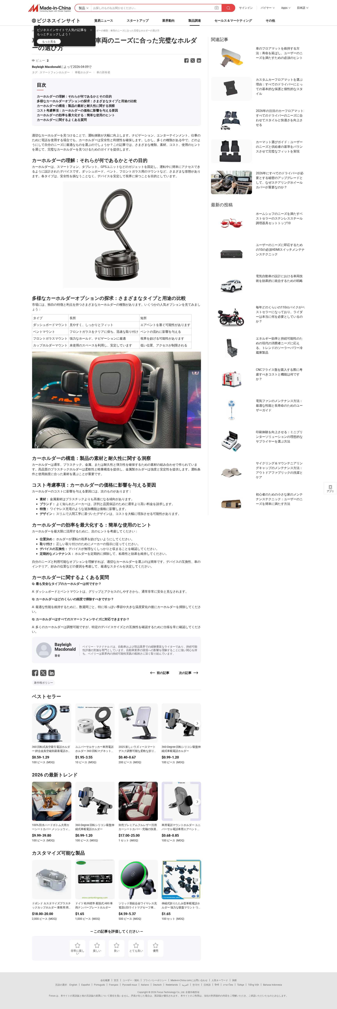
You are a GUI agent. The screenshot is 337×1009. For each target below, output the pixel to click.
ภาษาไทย (228, 984)
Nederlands (172, 984)
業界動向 (168, 20)
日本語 (207, 984)
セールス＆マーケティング (233, 20)
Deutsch (157, 984)
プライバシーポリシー (155, 980)
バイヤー (266, 8)
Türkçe (240, 984)
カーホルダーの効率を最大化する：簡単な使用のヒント (76, 115)
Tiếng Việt (253, 984)
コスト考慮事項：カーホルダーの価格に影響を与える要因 (77, 110)
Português (99, 984)
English (73, 984)
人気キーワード (220, 980)
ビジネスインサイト (59, 20)
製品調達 (194, 20)
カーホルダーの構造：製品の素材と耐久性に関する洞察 (76, 106)
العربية (185, 984)
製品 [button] (82, 8)
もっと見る (49, 41)
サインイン (246, 8)
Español (85, 984)
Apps (284, 8)
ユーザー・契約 (131, 980)
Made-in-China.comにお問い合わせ (189, 980)
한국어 (196, 984)
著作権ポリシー (43, 682)
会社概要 (105, 980)
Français (113, 984)
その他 (270, 20)
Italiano (145, 984)
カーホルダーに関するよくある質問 (62, 120)
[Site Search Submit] (228, 8)
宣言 (116, 980)
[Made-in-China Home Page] (49, 8)
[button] (217, 7)
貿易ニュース (103, 20)
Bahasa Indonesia (272, 984)
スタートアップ (138, 20)
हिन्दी (217, 984)
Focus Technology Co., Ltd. (170, 992)
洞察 (234, 980)
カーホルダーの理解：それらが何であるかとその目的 (74, 96)
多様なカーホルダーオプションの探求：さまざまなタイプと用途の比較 (87, 101)
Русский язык (129, 984)
